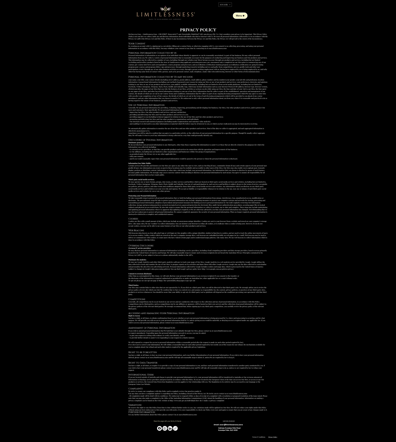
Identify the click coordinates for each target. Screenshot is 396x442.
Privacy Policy (272, 437)
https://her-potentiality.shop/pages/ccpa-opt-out (177, 280)
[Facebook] (159, 428)
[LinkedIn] (170, 428)
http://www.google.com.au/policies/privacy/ (218, 269)
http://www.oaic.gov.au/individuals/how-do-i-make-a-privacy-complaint (197, 400)
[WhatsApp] (164, 428)
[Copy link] (175, 428)
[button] (225, 5)
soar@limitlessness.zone (184, 323)
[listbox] (225, 5)
